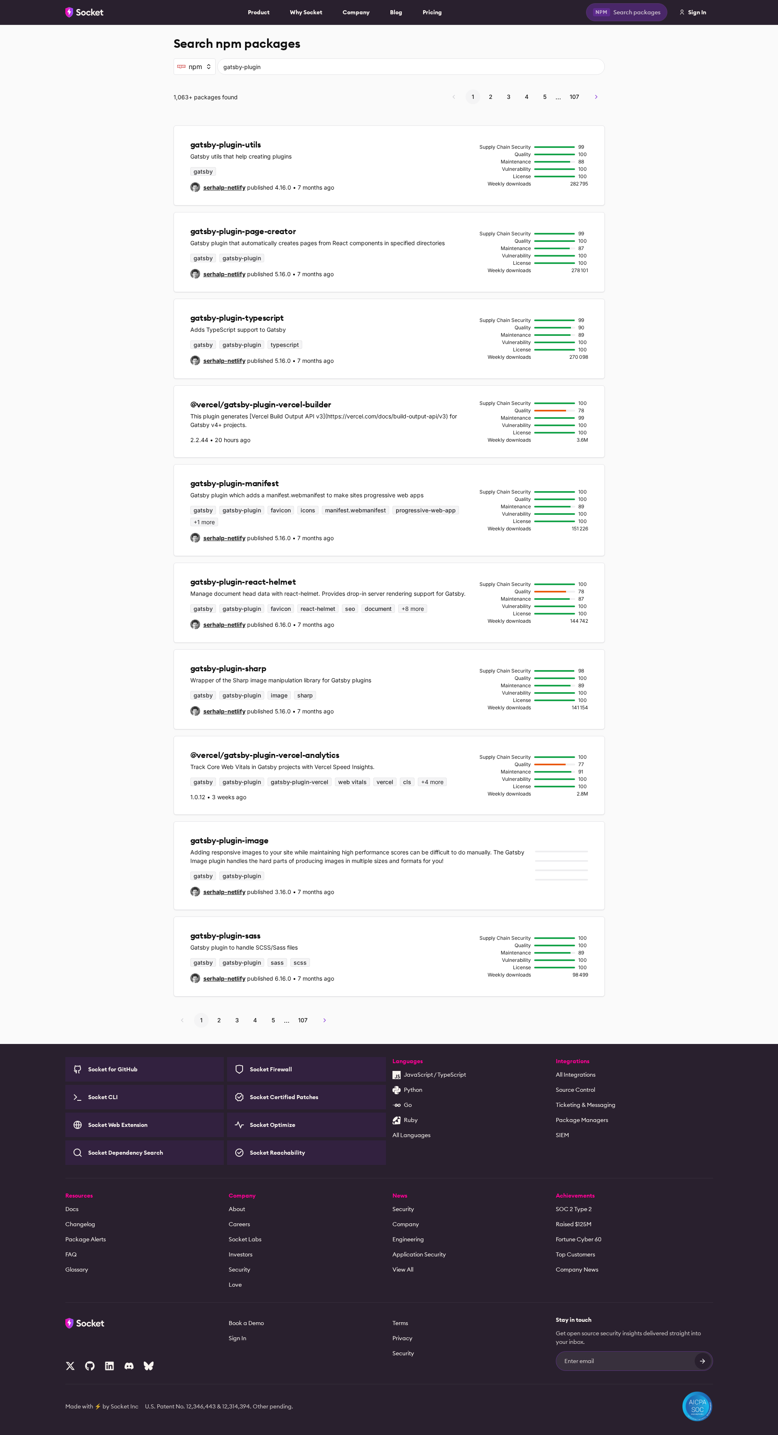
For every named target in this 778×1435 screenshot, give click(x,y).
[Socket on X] (70, 1366)
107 (574, 96)
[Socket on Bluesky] (149, 1366)
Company (356, 12)
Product (259, 12)
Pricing (432, 12)
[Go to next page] (596, 96)
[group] (217, 187)
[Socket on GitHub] (90, 1366)
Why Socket (306, 12)
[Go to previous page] (453, 96)
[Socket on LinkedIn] (109, 1366)
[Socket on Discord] (129, 1366)
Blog (396, 12)
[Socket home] (84, 12)
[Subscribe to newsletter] (703, 1361)
